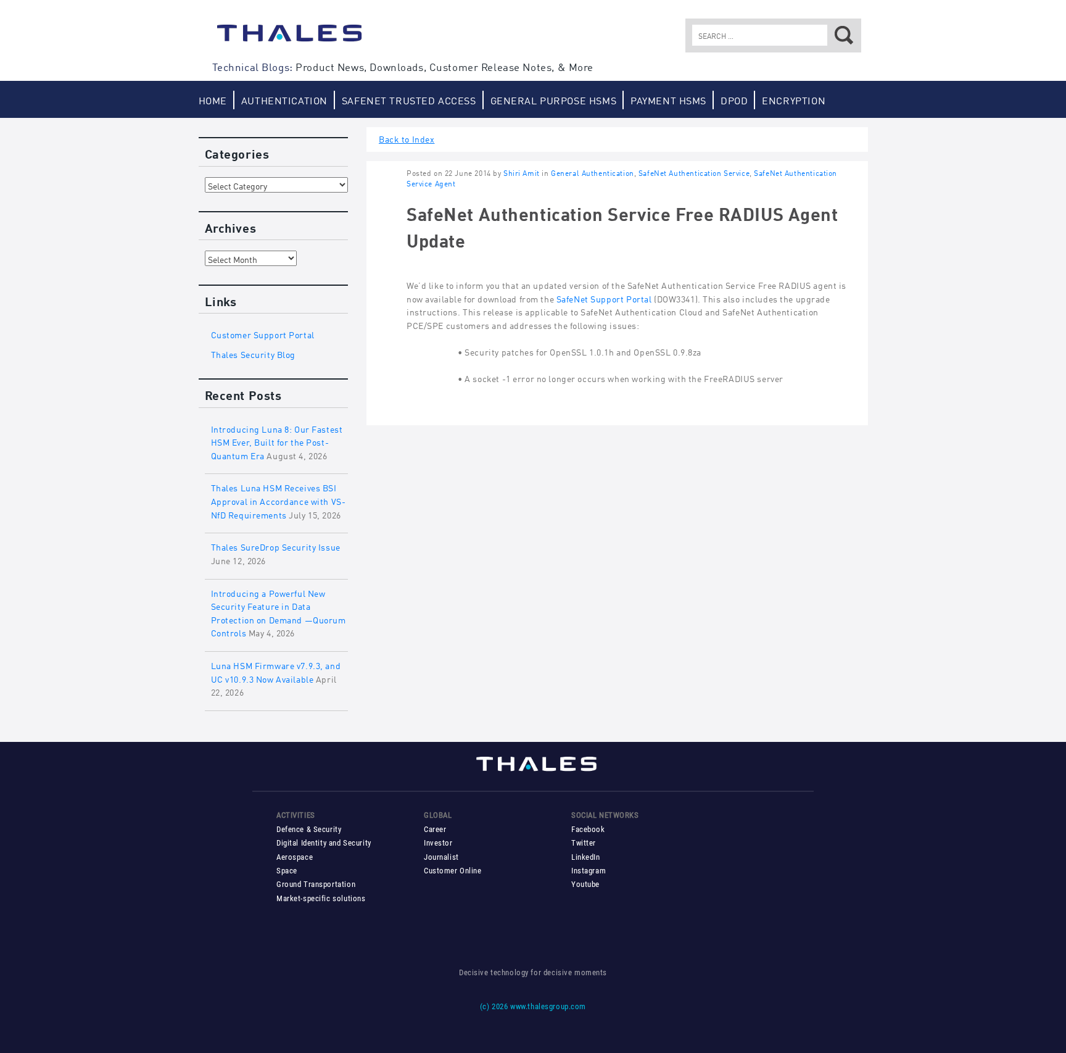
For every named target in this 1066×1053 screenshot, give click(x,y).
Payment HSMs (668, 100)
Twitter (583, 842)
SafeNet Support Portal (604, 297)
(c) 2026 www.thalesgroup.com (533, 1006)
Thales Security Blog (253, 353)
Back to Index (407, 137)
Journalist (441, 857)
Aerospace (294, 857)
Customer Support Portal (263, 333)
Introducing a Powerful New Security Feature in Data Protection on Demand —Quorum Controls (278, 612)
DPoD (734, 100)
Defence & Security (308, 829)
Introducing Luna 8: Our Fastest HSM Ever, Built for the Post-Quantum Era (277, 441)
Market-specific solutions (320, 898)
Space (286, 870)
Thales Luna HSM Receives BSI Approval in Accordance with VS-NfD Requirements (278, 500)
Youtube (585, 884)
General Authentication (592, 172)
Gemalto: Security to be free (289, 39)
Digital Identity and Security (323, 842)
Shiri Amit (521, 172)
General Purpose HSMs (553, 100)
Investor (438, 842)
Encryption (793, 100)
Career (435, 829)
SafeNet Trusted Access (409, 100)
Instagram (588, 870)
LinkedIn (585, 857)
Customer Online (453, 870)
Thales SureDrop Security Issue (276, 545)
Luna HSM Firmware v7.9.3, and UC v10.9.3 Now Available (276, 671)
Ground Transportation (315, 884)
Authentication (284, 100)
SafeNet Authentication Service (694, 172)
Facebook (588, 829)
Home (213, 100)
